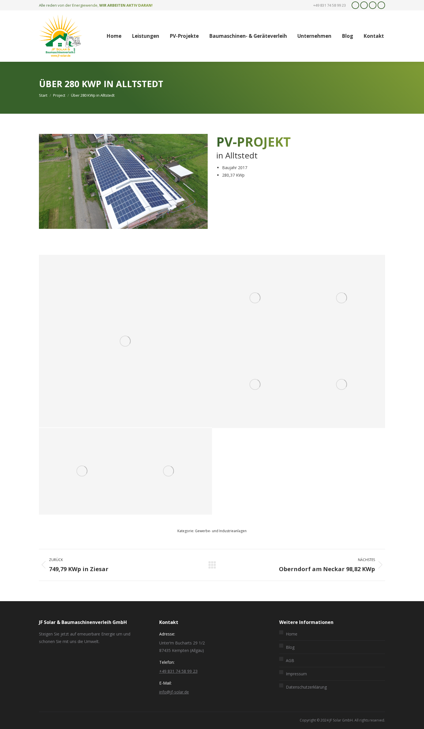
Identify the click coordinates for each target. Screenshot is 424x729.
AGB (290, 660)
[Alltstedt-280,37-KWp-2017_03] (342, 298)
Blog (290, 647)
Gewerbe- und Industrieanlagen (221, 530)
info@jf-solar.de (174, 692)
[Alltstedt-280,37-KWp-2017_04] (255, 384)
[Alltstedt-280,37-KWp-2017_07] (342, 384)
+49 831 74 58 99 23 (178, 671)
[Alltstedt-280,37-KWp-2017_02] (82, 471)
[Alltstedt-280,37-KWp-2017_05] (125, 341)
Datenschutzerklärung (306, 687)
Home (291, 634)
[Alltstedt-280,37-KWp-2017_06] (255, 298)
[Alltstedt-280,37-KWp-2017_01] (168, 471)
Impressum (296, 673)
